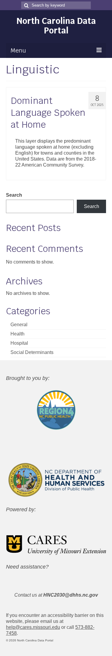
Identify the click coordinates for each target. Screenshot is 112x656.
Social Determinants (31, 352)
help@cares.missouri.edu (33, 627)
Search (14, 195)
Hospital (19, 343)
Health (17, 333)
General (18, 324)
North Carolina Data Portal (56, 26)
